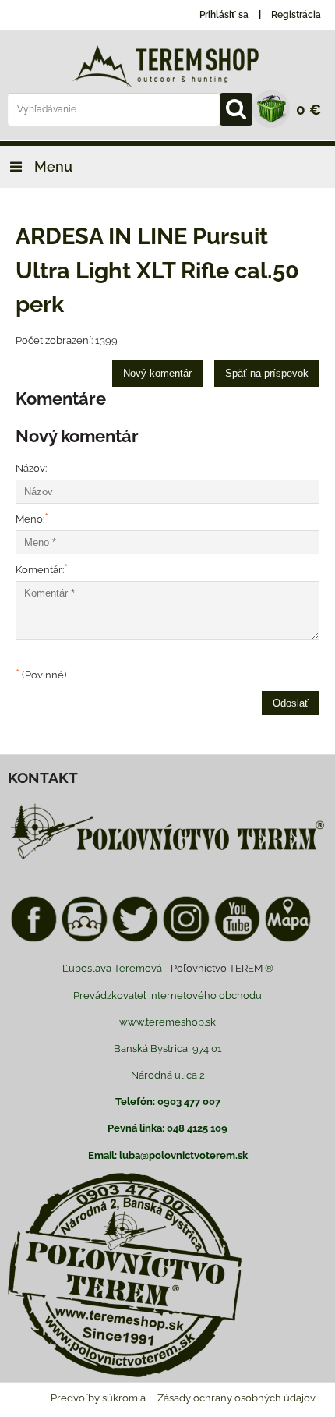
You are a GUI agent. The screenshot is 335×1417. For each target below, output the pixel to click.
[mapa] (288, 939)
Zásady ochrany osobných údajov (236, 1398)
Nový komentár (157, 373)
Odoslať (291, 703)
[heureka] (84, 939)
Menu (51, 166)
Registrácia (296, 14)
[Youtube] (237, 939)
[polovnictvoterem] (167, 859)
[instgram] (186, 939)
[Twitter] (135, 939)
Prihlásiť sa (224, 14)
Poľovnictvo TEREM (217, 968)
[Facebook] (34, 939)
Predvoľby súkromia (98, 1398)
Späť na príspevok (267, 373)
